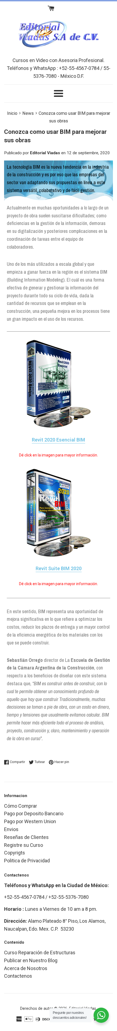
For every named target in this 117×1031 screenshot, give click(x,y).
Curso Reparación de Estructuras (39, 952)
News (28, 113)
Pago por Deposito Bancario (33, 813)
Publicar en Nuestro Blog (30, 960)
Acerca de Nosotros (25, 968)
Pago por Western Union (30, 821)
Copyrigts (14, 853)
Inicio (12, 113)
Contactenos (18, 976)
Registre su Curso (23, 845)
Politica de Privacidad (27, 860)
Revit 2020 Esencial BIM (58, 440)
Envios (11, 829)
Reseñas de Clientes (26, 837)
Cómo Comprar (20, 806)
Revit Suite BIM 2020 (59, 568)
